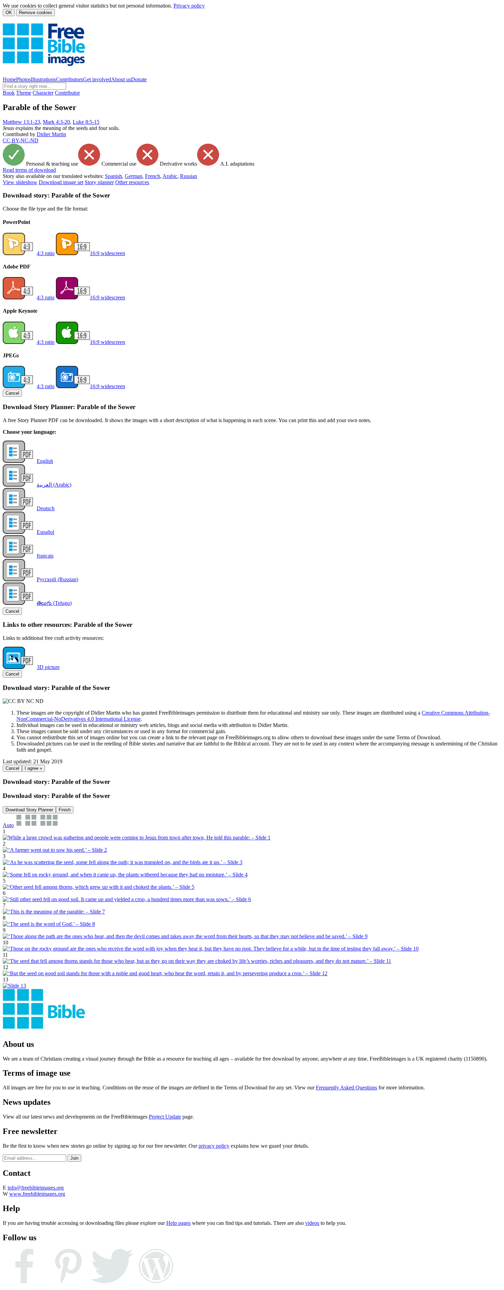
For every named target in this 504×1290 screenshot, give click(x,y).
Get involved (97, 79)
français (45, 556)
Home (9, 79)
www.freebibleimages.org (37, 1194)
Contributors (69, 79)
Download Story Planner (29, 809)
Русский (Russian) (57, 579)
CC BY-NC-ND (20, 140)
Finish (65, 809)
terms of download (29, 170)
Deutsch (46, 508)
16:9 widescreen (107, 253)
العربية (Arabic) (54, 485)
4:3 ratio (46, 253)
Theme (23, 93)
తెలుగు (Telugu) (54, 603)
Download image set (61, 182)
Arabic (170, 176)
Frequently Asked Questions (346, 1087)
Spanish (113, 176)
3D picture (48, 667)
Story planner (99, 182)
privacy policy (214, 1146)
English (45, 461)
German (133, 176)
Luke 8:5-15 (86, 122)
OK (8, 12)
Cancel (12, 393)
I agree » (33, 768)
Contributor (67, 93)
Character (43, 93)
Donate (139, 79)
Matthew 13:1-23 (21, 122)
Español (45, 532)
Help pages (178, 1223)
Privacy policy (189, 6)
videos (312, 1223)
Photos (23, 79)
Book (9, 93)
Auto (8, 825)
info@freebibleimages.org (36, 1188)
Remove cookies (35, 12)
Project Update (165, 1117)
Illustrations (43, 79)
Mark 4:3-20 (56, 122)
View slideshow (20, 182)
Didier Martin (51, 134)
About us (121, 79)
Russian (188, 176)
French (152, 176)
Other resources (132, 182)
